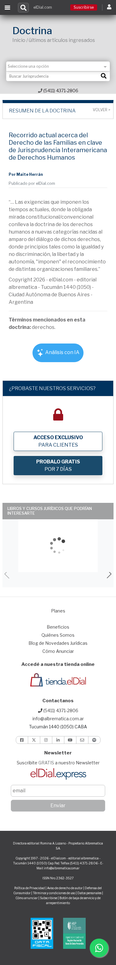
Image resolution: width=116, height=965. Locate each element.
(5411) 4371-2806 (60, 90)
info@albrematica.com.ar (58, 718)
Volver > (101, 110)
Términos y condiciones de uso (54, 893)
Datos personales (89, 893)
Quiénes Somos (58, 635)
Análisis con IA (61, 352)
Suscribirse (84, 7)
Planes (58, 610)
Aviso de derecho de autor (65, 888)
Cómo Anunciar (58, 651)
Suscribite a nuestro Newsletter (58, 762)
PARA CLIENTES (58, 441)
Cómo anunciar (26, 898)
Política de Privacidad (29, 888)
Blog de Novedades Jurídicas (58, 643)
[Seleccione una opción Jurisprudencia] (58, 66)
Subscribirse (49, 898)
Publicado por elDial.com (32, 183)
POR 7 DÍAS (58, 465)
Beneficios (58, 627)
